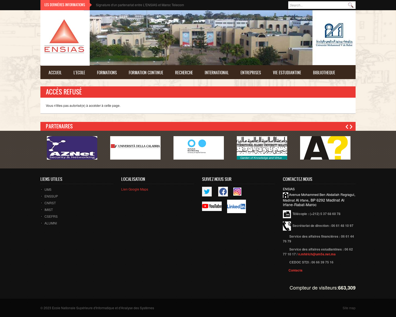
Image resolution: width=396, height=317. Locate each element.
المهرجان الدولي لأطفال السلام (117, 4)
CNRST (50, 202)
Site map (349, 307)
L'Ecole (79, 72)
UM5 (47, 189)
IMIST (48, 209)
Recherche (184, 72)
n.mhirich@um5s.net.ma (317, 254)
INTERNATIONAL (217, 72)
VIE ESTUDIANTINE (287, 72)
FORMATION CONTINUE (146, 72)
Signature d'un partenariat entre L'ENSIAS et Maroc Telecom (140, 4)
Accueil (55, 72)
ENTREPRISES (251, 72)
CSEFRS (51, 216)
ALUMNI (50, 223)
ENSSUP (51, 196)
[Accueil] (65, 38)
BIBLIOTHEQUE (324, 72)
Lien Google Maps (134, 189)
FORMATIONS (107, 72)
